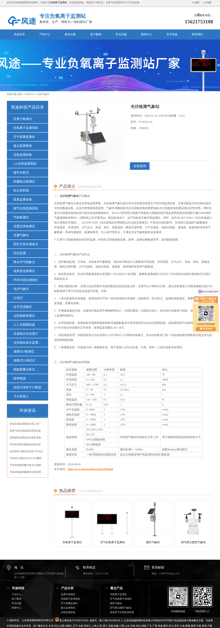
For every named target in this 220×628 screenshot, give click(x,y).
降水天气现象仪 (24, 262)
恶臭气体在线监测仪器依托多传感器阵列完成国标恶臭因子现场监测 (27, 430)
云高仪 (18, 298)
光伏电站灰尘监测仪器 (27, 342)
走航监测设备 (22, 154)
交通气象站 (21, 235)
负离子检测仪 (22, 119)
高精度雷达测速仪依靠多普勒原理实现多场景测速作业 (27, 437)
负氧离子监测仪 (72, 542)
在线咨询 (140, 166)
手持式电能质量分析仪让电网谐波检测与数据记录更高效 (27, 465)
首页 (19, 94)
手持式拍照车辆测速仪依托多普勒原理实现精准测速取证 (27, 444)
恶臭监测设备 (22, 199)
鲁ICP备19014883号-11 (111, 620)
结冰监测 (19, 253)
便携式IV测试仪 (24, 360)
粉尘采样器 (21, 190)
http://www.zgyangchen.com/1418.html (90, 469)
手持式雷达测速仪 (25, 280)
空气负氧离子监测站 (112, 542)
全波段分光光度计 (25, 333)
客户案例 (95, 34)
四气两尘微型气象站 (193, 542)
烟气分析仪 (21, 172)
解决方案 (70, 34)
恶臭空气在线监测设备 (122, 612)
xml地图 (207, 2)
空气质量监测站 (24, 137)
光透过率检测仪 (24, 226)
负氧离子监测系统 (25, 128)
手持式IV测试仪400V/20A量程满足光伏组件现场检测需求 (27, 458)
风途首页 (19, 34)
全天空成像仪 (22, 306)
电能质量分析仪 (24, 369)
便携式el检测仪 (23, 351)
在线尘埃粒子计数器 (27, 387)
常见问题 (121, 34)
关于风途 (171, 34)
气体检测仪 (21, 217)
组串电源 (19, 378)
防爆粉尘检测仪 (24, 181)
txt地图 (195, 2)
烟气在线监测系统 (25, 208)
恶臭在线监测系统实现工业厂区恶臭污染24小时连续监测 (27, 424)
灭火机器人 (21, 396)
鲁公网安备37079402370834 (73, 620)
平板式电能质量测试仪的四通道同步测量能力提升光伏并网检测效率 (27, 472)
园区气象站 (153, 542)
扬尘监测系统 (22, 145)
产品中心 (44, 34)
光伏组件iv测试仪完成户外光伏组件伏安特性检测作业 (27, 451)
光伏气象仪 (43, 94)
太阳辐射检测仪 (24, 315)
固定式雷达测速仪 (25, 244)
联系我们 (197, 34)
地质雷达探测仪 (24, 271)
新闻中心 (146, 34)
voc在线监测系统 (24, 163)
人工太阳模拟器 (24, 324)
